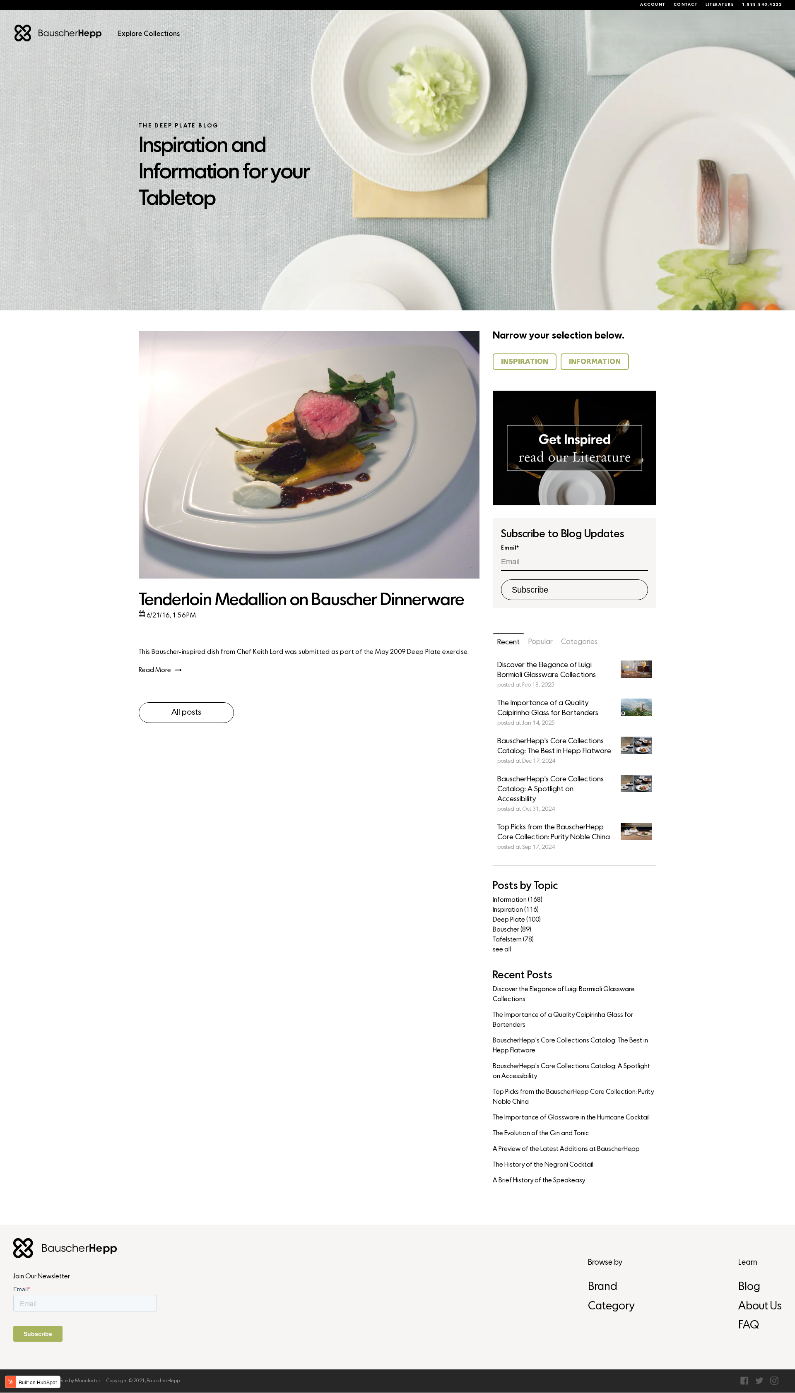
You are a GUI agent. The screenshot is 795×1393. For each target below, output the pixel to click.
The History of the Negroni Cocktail (543, 1165)
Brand (602, 1287)
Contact (686, 5)
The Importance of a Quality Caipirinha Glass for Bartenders (563, 1020)
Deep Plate (517, 920)
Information (517, 900)
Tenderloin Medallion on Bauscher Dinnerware (301, 601)
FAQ (748, 1325)
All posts (186, 713)
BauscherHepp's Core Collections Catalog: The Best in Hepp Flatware (570, 1046)
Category (611, 1306)
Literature (720, 5)
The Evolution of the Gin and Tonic (541, 1133)
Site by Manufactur (80, 1381)
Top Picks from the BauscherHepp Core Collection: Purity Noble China (573, 1097)
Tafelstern (513, 940)
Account (652, 5)
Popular (540, 642)
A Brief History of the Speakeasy (539, 1180)
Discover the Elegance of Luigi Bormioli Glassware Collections (564, 994)
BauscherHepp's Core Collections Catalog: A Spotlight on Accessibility (571, 1071)
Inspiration (516, 910)
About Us (760, 1306)
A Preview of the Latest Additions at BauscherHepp (566, 1149)
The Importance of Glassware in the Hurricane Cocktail (571, 1117)
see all (502, 949)
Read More (155, 670)
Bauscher (512, 930)
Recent (508, 642)
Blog (749, 1287)
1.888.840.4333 (762, 5)
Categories (579, 642)
